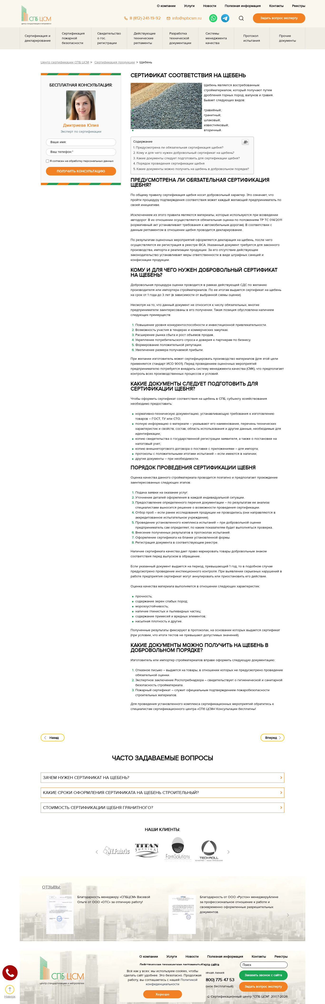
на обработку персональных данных (89, 161)
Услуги (189, 6)
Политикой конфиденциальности (171, 982)
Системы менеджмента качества (216, 38)
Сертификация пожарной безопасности (73, 38)
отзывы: (51, 887)
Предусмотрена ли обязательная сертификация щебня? (179, 147)
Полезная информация (243, 6)
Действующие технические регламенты (145, 38)
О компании (166, 6)
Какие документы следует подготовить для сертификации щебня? (188, 158)
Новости (209, 6)
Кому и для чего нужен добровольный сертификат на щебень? (185, 153)
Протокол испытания (251, 38)
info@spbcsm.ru (187, 18)
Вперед (271, 738)
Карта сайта (210, 965)
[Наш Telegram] (225, 18)
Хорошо (162, 994)
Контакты (276, 6)
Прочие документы (287, 38)
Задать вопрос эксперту (279, 18)
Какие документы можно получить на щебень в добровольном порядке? (193, 169)
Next (228, 852)
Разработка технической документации (180, 38)
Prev (97, 852)
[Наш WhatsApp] (213, 18)
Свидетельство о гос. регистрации (109, 38)
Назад (54, 738)
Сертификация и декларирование (38, 38)
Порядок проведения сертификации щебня (171, 163)
